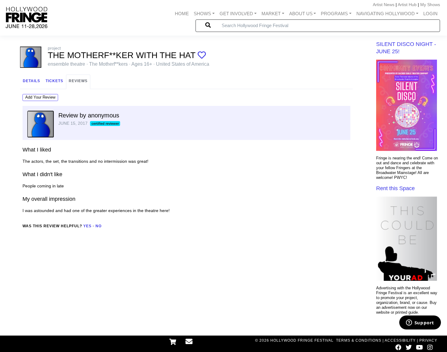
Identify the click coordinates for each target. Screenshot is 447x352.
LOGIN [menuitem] (430, 13)
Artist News (383, 4)
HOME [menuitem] (182, 13)
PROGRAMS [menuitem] (334, 13)
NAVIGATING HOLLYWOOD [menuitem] (385, 13)
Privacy (428, 340)
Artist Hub (407, 4)
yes (87, 226)
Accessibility (400, 340)
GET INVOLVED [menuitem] (236, 13)
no (98, 226)
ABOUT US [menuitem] (301, 13)
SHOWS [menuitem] (202, 13)
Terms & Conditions (358, 340)
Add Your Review (40, 97)
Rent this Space (395, 188)
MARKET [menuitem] (271, 13)
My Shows (430, 4)
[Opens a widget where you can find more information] (420, 323)
